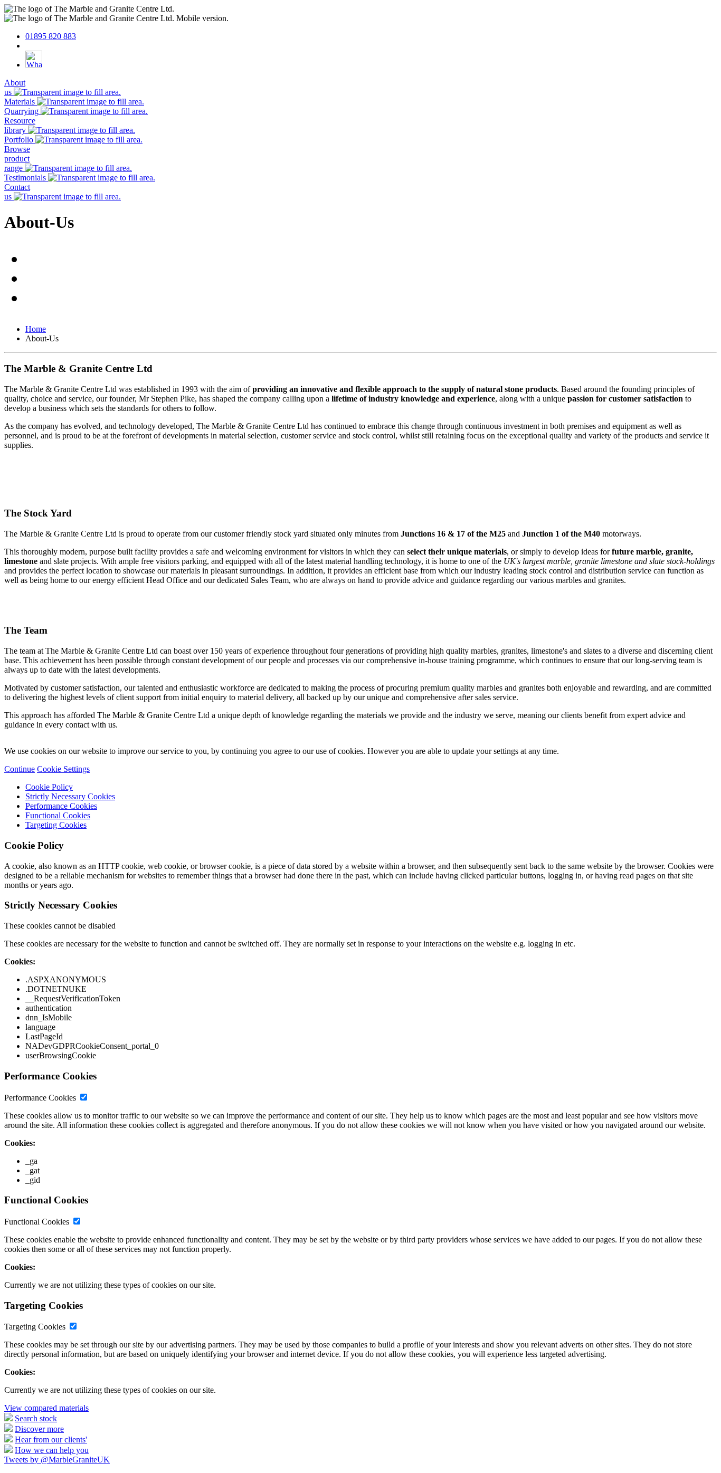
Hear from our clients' (51, 1439)
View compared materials (46, 1407)
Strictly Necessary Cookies (70, 796)
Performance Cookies (61, 805)
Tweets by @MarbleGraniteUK (57, 1459)
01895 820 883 (50, 36)
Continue (19, 768)
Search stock (36, 1418)
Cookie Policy (49, 786)
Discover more (39, 1428)
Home (35, 328)
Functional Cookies (57, 815)
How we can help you (52, 1450)
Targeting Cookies (56, 824)
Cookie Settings (63, 768)
